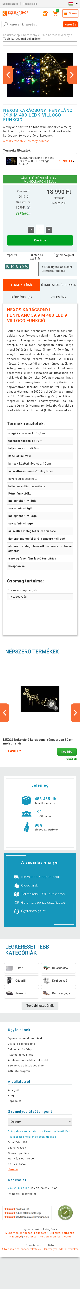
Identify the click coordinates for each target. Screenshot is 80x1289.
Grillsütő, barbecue (62, 1232)
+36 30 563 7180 (18, 1188)
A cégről (13, 1090)
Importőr (11, 255)
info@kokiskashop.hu (22, 1193)
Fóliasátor (40, 1232)
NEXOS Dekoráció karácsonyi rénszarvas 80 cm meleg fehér (38, 741)
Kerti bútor (30, 1236)
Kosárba (40, 240)
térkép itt (13, 1169)
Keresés (70, 24)
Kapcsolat (14, 1101)
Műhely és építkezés (18, 1232)
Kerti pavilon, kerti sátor (55, 1236)
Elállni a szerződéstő (21, 1043)
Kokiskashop (11, 35)
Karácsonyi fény (59, 35)
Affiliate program (19, 1071)
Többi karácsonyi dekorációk (22, 38)
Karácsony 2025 (34, 35)
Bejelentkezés (10, 3)
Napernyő (16, 1236)
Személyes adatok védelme (26, 1065)
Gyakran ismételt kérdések (25, 1038)
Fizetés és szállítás (36, 256)
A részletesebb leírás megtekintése (26, 141)
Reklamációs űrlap (20, 1049)
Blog (11, 1095)
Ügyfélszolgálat (64, 255)
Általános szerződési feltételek (28, 1060)
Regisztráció (30, 3)
